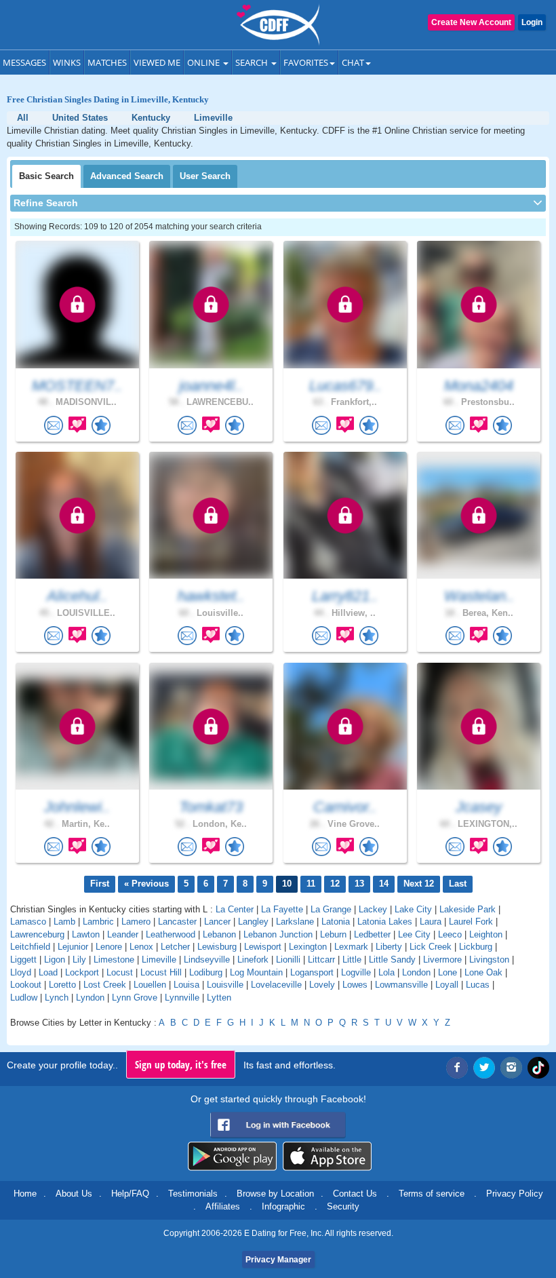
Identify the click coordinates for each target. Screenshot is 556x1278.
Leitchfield (30, 947)
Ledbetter (372, 934)
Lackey (373, 909)
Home (25, 1193)
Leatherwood (170, 934)
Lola (386, 972)
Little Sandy (392, 959)
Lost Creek (104, 985)
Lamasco (28, 921)
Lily (79, 959)
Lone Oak (483, 972)
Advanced (126, 176)
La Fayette (282, 909)
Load (48, 972)
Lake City (413, 909)
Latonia (335, 921)
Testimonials (193, 1193)
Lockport (82, 972)
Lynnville (182, 997)
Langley (253, 921)
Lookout (25, 985)
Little (351, 959)
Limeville (159, 959)
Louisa (186, 985)
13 (359, 883)
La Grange (331, 909)
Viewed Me (157, 62)
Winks (67, 62)
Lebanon (219, 934)
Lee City (414, 934)
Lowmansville (401, 985)
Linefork (253, 959)
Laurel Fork (471, 921)
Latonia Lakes (384, 921)
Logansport (312, 972)
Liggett (23, 959)
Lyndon (90, 997)
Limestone (114, 959)
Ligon (54, 959)
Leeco (450, 934)
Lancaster (177, 921)
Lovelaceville (276, 985)
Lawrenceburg (37, 934)
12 (335, 883)
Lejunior (73, 947)
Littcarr (321, 959)
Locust (119, 972)
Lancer (217, 921)
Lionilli (288, 959)
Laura (430, 921)
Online (204, 62)
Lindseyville (207, 959)
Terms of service (431, 1193)
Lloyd (20, 972)
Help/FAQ (130, 1193)
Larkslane (295, 921)
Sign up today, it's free (180, 1064)
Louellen (150, 985)
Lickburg (475, 947)
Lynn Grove (134, 997)
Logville (356, 972)
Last (457, 883)
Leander (122, 934)
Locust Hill (161, 972)
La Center (235, 909)
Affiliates (222, 1206)
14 (384, 883)
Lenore (109, 947)
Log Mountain (256, 972)
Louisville (225, 985)
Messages (24, 62)
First (99, 883)
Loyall (446, 985)
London (416, 972)
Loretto (62, 985)
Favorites (305, 62)
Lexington (308, 947)
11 (310, 883)
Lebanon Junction (278, 934)
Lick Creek (431, 947)
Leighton (485, 934)
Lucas (478, 985)
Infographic (283, 1206)
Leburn (333, 934)
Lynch (56, 997)
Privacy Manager (278, 1259)
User (205, 176)
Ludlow (23, 997)
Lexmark (351, 947)
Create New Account (471, 22)
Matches (107, 62)
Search (252, 62)
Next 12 (418, 883)
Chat (353, 62)
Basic (46, 176)
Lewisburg (217, 947)
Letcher (175, 947)
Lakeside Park (467, 909)
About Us (74, 1193)
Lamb (64, 921)
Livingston (489, 959)
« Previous (146, 883)
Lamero (136, 921)
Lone (447, 972)
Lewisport (262, 947)
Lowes (355, 985)
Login (531, 22)
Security (343, 1206)
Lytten (219, 997)
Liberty (389, 947)
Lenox (141, 947)
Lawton (86, 934)
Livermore (442, 959)
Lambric (98, 921)
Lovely (322, 985)
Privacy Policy (514, 1193)
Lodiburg (205, 972)
